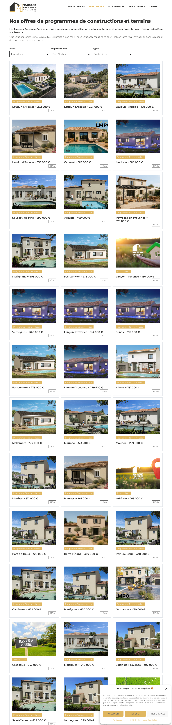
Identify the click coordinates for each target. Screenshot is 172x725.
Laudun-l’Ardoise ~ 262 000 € (31, 106)
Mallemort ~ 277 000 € (27, 443)
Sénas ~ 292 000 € (128, 332)
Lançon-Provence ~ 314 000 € (83, 332)
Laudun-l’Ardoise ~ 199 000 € (135, 106)
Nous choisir (76, 6)
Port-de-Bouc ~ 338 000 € (132, 553)
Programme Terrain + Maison (27, 101)
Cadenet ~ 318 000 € (77, 162)
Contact (155, 6)
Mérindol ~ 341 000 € (129, 162)
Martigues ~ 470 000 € (79, 609)
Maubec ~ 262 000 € (77, 498)
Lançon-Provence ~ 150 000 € (135, 276)
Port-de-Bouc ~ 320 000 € (29, 553)
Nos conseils (137, 6)
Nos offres (96, 6)
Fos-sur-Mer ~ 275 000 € (80, 276)
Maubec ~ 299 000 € (129, 443)
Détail (52, 110)
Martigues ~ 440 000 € (79, 664)
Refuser (135, 713)
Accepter (113, 713)
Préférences (157, 713)
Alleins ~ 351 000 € (128, 387)
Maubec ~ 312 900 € (25, 498)
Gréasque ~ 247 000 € (26, 664)
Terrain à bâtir (123, 271)
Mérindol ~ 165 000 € (129, 498)
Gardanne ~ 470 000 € (130, 609)
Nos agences (116, 6)
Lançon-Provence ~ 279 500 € (83, 387)
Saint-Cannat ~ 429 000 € (29, 720)
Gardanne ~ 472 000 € (27, 609)
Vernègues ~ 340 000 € (27, 332)
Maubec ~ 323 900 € (77, 443)
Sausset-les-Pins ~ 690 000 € (31, 217)
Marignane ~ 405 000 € (27, 276)
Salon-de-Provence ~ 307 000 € (136, 664)
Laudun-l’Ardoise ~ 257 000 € (83, 106)
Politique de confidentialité (123, 720)
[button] (166, 688)
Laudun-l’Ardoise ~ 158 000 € (31, 162)
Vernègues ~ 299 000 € (79, 720)
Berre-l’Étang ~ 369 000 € (81, 553)
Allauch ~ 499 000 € (77, 217)
